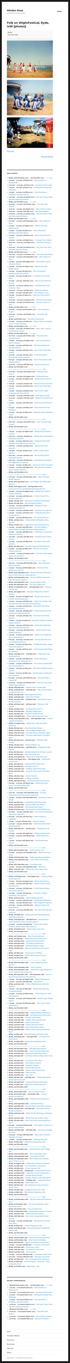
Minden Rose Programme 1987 (35, 1084)
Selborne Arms (31, 1072)
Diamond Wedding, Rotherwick (36, 1082)
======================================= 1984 (27, 1197)
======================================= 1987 (27, 1046)
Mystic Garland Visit (32, 1022)
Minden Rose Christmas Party (39, 1237)
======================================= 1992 (27, 848)
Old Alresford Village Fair (42, 900)
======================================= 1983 (27, 1235)
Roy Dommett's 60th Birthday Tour (38, 809)
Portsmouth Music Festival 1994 (38, 781)
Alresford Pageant (39, 821)
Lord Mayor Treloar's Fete (43, 1254)
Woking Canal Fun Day (42, 833)
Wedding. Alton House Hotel (35, 769)
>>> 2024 (33, 202)
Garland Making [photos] (34, 898)
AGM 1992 (42, 867)
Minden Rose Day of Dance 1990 (35, 938)
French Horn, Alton (32, 1247)
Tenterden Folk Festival (45, 254)
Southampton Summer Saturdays (40, 1211)
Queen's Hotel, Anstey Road (35, 1070)
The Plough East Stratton (34, 709)
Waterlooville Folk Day (32, 1068)
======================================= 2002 (27, 474)
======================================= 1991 (27, 874)
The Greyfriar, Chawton (33, 1063)
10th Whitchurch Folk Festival (40, 1015)
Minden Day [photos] (41, 881)
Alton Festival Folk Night (37, 1240)
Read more (10, 151)
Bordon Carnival (31, 776)
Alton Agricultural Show (33, 694)
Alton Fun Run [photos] (36, 936)
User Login (10, 1348)
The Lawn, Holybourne (37, 584)
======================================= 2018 (27, 369)
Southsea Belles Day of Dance (35, 804)
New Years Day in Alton (44, 300)
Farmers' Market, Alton (38, 582)
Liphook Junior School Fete (35, 941)
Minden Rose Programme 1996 (37, 716)
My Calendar (11, 1344)
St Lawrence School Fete (41, 1245)
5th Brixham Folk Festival (35, 943)
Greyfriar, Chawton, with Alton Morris (38, 1178)
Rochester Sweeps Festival (34, 714)
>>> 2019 (32, 333)
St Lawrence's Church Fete (35, 1249)
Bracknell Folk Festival (43, 1170)
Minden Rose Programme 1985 (34, 1192)
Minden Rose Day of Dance (35, 1025)
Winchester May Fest (42, 364)
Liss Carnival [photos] (41, 517)
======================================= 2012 (27, 429)
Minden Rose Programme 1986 (35, 1142)
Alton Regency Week (42, 395)
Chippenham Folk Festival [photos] (37, 525)
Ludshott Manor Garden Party (36, 687)
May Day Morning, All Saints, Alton (36, 1034)
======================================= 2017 (27, 419)
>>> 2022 (32, 252)
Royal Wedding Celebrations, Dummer (38, 1106)
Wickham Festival (42, 376)
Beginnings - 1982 (33, 1266)
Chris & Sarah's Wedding (33, 953)
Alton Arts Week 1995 (32, 754)
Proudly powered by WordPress (24, 1358)
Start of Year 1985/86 (37, 1156)
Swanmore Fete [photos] (43, 510)
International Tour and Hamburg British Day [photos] (27, 489)
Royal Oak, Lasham (32, 1065)
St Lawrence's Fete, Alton (33, 1060)
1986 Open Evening (36, 1103)
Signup (9, 1352)
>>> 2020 (33, 326)
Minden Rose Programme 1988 (35, 1041)
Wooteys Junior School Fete (43, 383)
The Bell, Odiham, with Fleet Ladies (38, 733)
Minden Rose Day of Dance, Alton (37, 1118)
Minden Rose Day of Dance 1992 (37, 869)
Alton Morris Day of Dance (33, 728)
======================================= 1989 (27, 960)
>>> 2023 (32, 218)
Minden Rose (15, 10)
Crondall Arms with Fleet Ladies (35, 802)
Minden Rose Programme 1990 (35, 955)
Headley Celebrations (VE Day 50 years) (38, 752)
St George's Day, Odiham (43, 240)
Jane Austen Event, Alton (43, 185)
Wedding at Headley (32, 778)
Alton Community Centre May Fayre (37, 1259)
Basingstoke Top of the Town (35, 1190)
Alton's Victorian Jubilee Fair (39, 1051)
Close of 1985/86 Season (36, 1092)
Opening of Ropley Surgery (35, 946)
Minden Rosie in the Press (35, 929)
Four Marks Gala (35, 864)
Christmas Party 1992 (37, 850)
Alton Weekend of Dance (33, 503)
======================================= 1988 (27, 1010)
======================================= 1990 (27, 934)
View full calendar (47, 156)
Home (9, 1332)
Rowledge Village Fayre (34, 711)
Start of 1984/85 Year (35, 1209)
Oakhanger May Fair (40, 1139)
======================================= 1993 (27, 790)
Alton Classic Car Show (43, 209)
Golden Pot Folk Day (32, 697)
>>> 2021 (32, 307)
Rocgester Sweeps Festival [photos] (37, 546)
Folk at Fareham (36, 967)
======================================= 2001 (27, 560)
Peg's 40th (29, 1075)
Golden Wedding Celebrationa (40, 1013)
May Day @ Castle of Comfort (43, 465)
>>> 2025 (49, 178)
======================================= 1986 (27, 1089)
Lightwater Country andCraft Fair (37, 1173)
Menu (59, 11)
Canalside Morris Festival (33, 1175)
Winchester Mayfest (42, 211)
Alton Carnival (31, 1252)
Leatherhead (38, 981)
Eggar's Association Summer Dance (37, 1242)
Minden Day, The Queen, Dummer (37, 1163)
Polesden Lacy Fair (31, 766)
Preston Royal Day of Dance (34, 1027)
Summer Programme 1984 (33, 1225)
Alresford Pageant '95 (32, 745)
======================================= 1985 (27, 1147)
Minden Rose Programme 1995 (36, 757)
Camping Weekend (44, 1180)
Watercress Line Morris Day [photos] (37, 501)
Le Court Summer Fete (32, 1168)
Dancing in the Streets (42, 1257)
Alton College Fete (32, 1182)
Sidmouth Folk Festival (33, 1017)
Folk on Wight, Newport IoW (35, 730)
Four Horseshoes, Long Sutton (35, 1166)
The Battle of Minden (13, 1336)
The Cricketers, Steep (41, 293)
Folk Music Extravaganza (37, 1048)
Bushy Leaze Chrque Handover (40, 857)
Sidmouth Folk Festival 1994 (34, 764)
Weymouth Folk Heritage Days (35, 1053)
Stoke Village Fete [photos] (43, 903)
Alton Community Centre (38, 1154)
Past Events (10, 1340)
